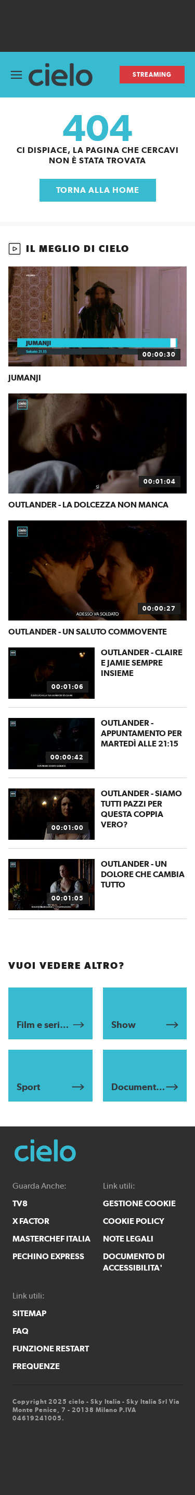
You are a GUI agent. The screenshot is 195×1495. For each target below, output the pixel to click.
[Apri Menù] (16, 74)
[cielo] (65, 75)
